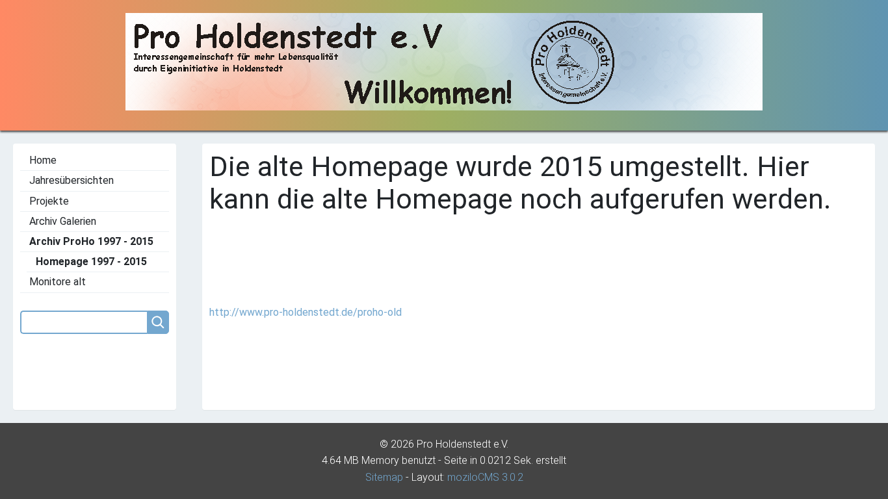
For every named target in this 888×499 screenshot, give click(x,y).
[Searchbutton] (158, 322)
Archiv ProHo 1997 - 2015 (91, 241)
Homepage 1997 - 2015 (91, 261)
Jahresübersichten (71, 180)
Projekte (49, 201)
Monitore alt (57, 281)
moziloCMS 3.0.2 (485, 477)
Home (43, 160)
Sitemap (384, 477)
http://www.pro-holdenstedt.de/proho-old (305, 312)
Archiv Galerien (62, 221)
